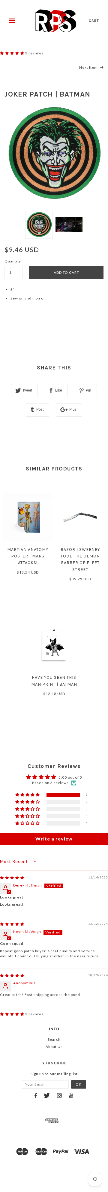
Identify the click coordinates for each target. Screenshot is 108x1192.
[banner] (56, 21)
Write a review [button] (54, 838)
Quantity (12, 261)
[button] (12, 53)
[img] (12, 877)
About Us (54, 1046)
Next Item (89, 67)
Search (54, 1039)
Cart (94, 21)
